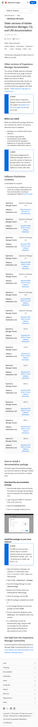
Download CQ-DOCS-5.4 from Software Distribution (25, 357)
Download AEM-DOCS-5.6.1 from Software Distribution (26, 302)
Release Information (14, 43)
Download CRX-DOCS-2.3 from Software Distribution (26, 393)
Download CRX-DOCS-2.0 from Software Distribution (26, 448)
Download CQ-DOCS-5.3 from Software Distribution (25, 375)
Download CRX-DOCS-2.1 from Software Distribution (26, 430)
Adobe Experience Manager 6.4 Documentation (25, 211)
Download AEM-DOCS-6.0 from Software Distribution (26, 284)
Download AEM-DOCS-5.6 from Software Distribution (26, 320)
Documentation (9, 15)
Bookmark (9, 39)
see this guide (28, 194)
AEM (18, 15)
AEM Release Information (15, 19)
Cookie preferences (24, 716)
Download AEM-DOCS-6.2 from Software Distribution (26, 247)
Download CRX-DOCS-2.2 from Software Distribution (26, 411)
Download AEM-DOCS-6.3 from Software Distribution (26, 229)
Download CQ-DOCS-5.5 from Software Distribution (25, 338)
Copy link (17, 39)
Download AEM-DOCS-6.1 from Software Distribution (26, 265)
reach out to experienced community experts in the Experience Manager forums (18, 649)
